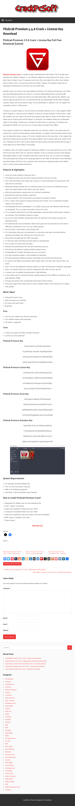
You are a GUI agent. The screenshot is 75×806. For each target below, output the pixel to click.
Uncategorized (10, 768)
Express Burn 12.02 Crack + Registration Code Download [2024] (26, 661)
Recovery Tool (9, 754)
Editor (7, 714)
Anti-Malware (9, 684)
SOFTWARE (17, 564)
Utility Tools (9, 773)
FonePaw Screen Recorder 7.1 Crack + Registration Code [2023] (24, 569)
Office (7, 736)
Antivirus (8, 687)
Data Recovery (10, 698)
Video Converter (10, 776)
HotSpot (8, 722)
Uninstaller (8, 771)
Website (5, 630)
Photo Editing (9, 749)
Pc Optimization (10, 738)
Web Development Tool (12, 787)
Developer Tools (10, 703)
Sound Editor (9, 765)
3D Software (9, 679)
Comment (7, 588)
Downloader (8, 564)
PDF (6, 744)
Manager (8, 730)
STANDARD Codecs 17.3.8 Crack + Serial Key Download (23, 658)
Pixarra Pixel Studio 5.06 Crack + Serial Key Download (22, 669)
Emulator (8, 717)
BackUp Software (11, 690)
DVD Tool (8, 711)
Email (5, 624)
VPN (6, 784)
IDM (6, 725)
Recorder (8, 752)
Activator (8, 682)
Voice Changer (9, 781)
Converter (8, 695)
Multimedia (9, 733)
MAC (6, 727)
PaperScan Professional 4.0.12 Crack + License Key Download (25, 666)
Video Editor (9, 779)
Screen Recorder (10, 757)
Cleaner (7, 692)
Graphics (8, 719)
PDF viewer (9, 746)
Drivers (7, 709)
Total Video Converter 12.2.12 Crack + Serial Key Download (52, 572)
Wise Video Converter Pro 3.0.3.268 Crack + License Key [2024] (25, 664)
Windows (8, 790)
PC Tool (7, 741)
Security (8, 760)
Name (5, 618)
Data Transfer (9, 700)
